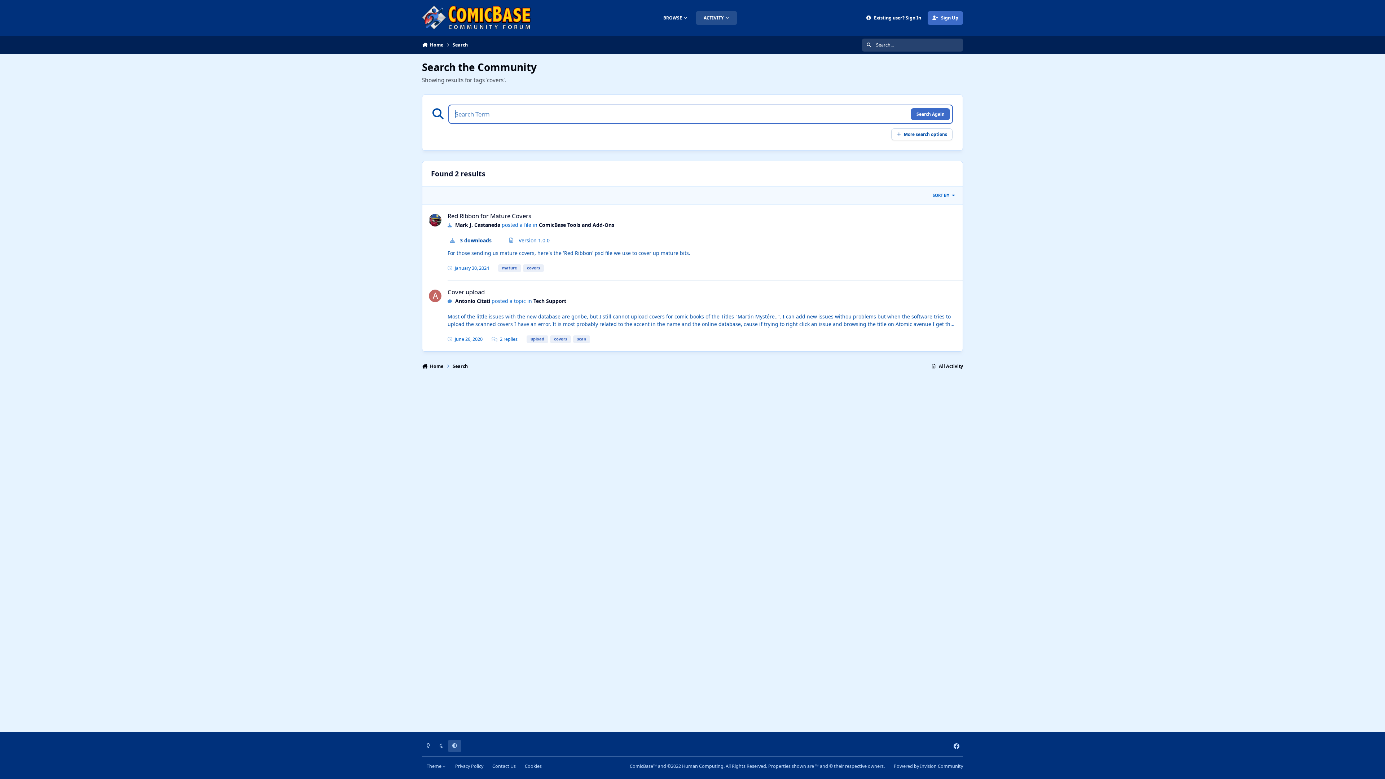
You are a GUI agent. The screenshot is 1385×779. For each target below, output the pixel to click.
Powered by (928, 766)
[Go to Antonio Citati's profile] (435, 296)
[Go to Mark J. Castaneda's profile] (435, 220)
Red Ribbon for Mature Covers (489, 216)
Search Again (930, 114)
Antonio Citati (472, 301)
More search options (925, 134)
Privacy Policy (469, 766)
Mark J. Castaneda (477, 224)
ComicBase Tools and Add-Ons (576, 224)
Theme (435, 766)
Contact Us (504, 766)
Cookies (533, 766)
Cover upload (466, 292)
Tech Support (549, 301)
